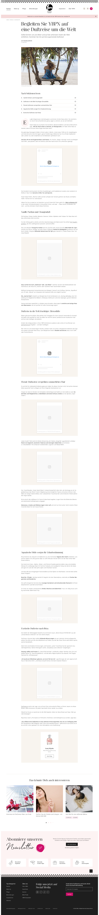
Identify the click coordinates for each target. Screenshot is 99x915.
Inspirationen (9, 897)
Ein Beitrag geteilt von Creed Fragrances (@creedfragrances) (50, 542)
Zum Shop (49, 756)
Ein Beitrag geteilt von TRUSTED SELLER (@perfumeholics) (50, 431)
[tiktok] (44, 892)
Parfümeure (24, 706)
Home (7, 19)
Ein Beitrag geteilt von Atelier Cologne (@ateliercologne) (49, 275)
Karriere (24, 892)
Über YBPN (72, 8)
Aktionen (8, 900)
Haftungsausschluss (22, 908)
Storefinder (25, 889)
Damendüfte (17, 19)
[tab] (46, 822)
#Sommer (75, 817)
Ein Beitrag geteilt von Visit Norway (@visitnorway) (49, 181)
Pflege (24, 8)
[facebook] (41, 892)
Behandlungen (33, 8)
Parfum (8, 8)
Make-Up (8, 889)
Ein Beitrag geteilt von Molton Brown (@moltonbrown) (49, 480)
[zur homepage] (49, 8)
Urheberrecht (40, 908)
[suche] (84, 8)
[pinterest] (48, 892)
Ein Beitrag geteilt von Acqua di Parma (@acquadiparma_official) (52, 371)
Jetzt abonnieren (72, 844)
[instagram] (37, 892)
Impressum (55, 908)
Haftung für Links (31, 908)
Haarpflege (68, 817)
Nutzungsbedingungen (10, 908)
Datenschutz (47, 908)
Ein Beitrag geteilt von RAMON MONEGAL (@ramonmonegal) (50, 696)
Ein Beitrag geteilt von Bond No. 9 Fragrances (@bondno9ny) (50, 619)
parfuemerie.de (25, 325)
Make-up (16, 8)
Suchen (69, 894)
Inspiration (62, 8)
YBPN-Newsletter (26, 897)
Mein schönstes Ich (71, 202)
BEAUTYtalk (25, 895)
